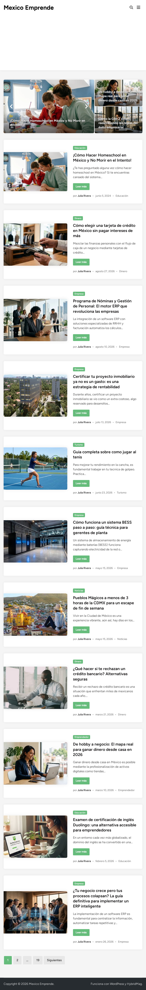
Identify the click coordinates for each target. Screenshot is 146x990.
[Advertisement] (73, 43)
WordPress (117, 984)
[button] (11, 106)
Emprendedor (82, 737)
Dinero (78, 218)
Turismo (79, 444)
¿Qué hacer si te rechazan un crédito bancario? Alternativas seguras (100, 673)
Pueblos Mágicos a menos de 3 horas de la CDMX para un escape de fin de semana (103, 602)
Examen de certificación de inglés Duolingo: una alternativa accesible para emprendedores (104, 824)
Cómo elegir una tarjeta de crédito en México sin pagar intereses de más (104, 230)
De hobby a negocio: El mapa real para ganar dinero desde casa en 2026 (103, 749)
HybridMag (134, 984)
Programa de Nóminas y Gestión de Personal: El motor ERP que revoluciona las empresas (102, 306)
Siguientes (54, 960)
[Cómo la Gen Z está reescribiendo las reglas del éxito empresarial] (118, 120)
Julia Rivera (84, 195)
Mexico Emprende (29, 7)
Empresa (79, 293)
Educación (80, 148)
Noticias (79, 590)
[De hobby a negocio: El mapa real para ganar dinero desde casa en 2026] (118, 93)
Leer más (82, 187)
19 (37, 960)
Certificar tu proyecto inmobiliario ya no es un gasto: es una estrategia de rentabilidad (104, 381)
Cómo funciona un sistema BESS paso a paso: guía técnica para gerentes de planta (102, 527)
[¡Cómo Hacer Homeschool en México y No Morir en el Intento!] (49, 106)
